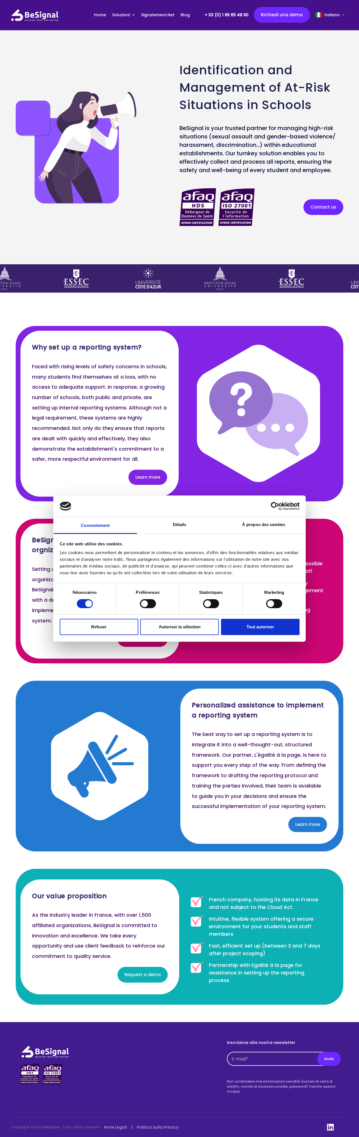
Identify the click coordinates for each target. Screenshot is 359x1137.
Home (100, 15)
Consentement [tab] (95, 525)
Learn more (147, 477)
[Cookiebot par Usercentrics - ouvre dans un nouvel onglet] (275, 506)
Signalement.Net (157, 15)
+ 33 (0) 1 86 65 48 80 (226, 15)
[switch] (148, 603)
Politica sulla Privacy (157, 1127)
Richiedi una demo (282, 14)
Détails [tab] (180, 524)
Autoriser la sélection (180, 626)
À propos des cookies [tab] (263, 524)
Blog (185, 15)
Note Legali (115, 1127)
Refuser (99, 626)
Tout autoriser (260, 626)
